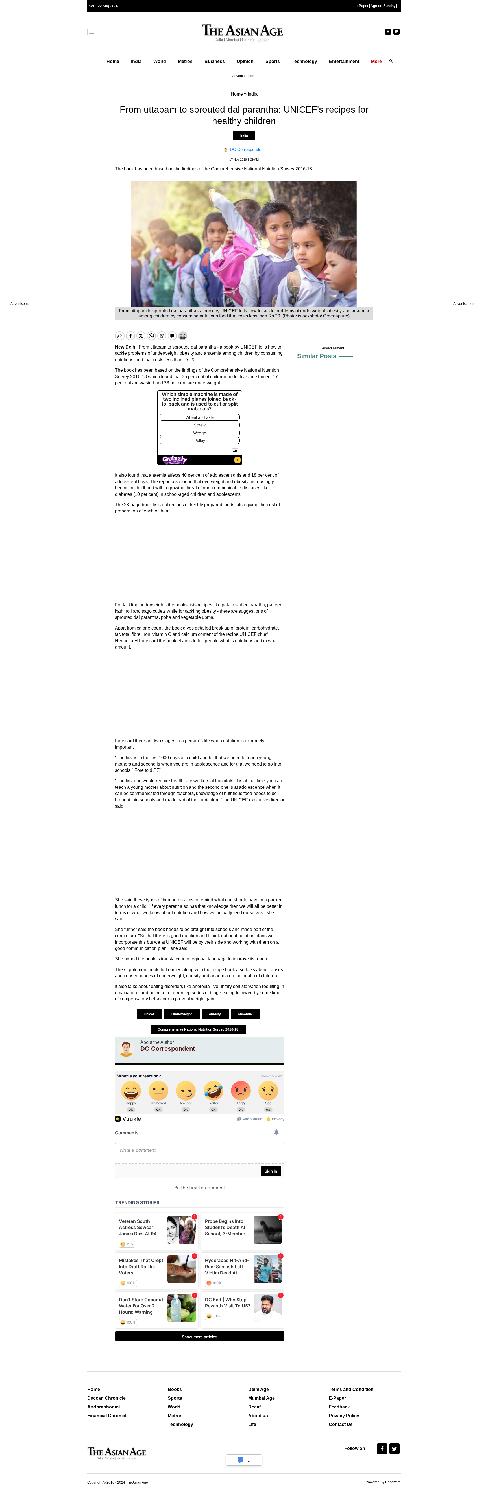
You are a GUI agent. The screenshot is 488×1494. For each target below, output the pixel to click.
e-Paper (362, 6)
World (159, 61)
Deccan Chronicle (106, 1398)
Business (214, 61)
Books (175, 1389)
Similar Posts (316, 356)
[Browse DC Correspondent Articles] (126, 1048)
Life (252, 1424)
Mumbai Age (261, 1398)
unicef (149, 1014)
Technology (304, 61)
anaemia (245, 1014)
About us (258, 1415)
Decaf (254, 1407)
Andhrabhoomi (103, 1407)
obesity (215, 1014)
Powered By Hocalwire (383, 1482)
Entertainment (344, 61)
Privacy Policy (344, 1415)
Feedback (339, 1407)
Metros (185, 61)
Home (112, 61)
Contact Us (341, 1424)
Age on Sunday (383, 6)
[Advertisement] (199, 558)
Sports (272, 61)
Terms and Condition (351, 1389)
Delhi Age (258, 1389)
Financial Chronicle (108, 1415)
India (136, 61)
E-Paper (337, 1398)
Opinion (245, 61)
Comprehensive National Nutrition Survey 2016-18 (198, 1029)
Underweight (182, 1014)
